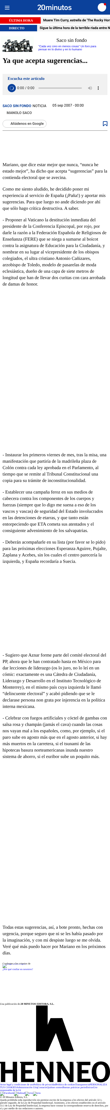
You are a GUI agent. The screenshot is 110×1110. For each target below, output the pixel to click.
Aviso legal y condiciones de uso (17, 1084)
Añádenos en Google (27, 124)
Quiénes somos (54, 1087)
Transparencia (82, 1084)
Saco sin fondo (17, 106)
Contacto (42, 1087)
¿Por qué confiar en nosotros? (18, 969)
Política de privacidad (45, 1084)
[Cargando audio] (12, 88)
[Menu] (7, 7)
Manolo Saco (19, 113)
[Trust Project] (14, 963)
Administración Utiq (27, 1087)
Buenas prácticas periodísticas (77, 1087)
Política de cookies (65, 1084)
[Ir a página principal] (55, 7)
